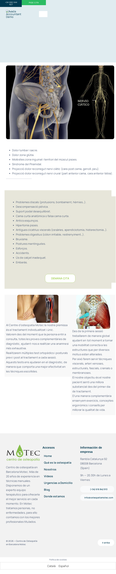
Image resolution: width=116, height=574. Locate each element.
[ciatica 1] (37, 296)
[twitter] (68, 542)
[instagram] (57, 542)
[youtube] (63, 542)
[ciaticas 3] (93, 296)
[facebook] (52, 542)
